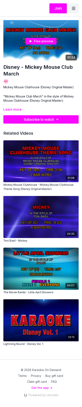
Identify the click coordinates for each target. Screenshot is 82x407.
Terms (22, 376)
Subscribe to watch (39, 119)
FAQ (54, 381)
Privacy (36, 376)
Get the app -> (41, 387)
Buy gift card (54, 376)
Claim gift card (37, 381)
